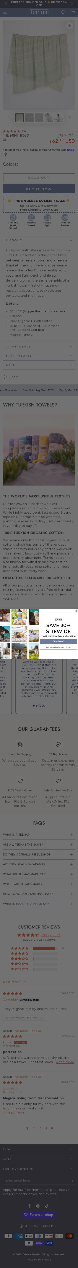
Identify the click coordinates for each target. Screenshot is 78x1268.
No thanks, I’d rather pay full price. (58, 647)
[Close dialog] (76, 611)
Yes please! (58, 641)
